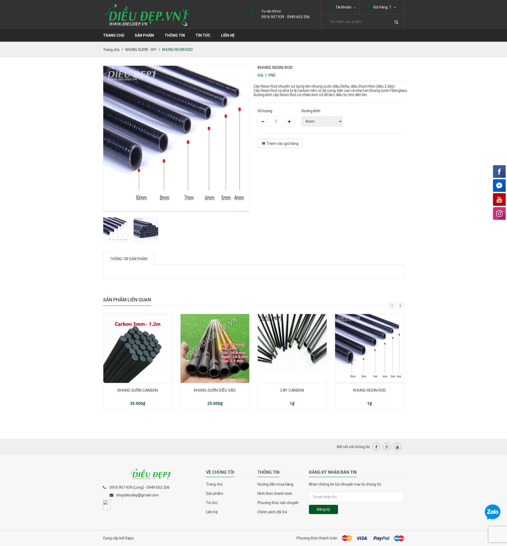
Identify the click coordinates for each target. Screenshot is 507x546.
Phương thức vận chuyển (278, 503)
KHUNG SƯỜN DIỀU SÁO (215, 390)
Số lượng (264, 111)
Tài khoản (343, 7)
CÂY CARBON (292, 390)
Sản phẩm (214, 493)
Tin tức (212, 503)
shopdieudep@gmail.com (137, 495)
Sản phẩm (144, 35)
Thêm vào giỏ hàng (282, 143)
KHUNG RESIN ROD (369, 390)
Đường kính (311, 111)
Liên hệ (227, 35)
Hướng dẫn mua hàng (275, 484)
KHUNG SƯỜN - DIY (140, 50)
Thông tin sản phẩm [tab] (128, 259)
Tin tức (202, 35)
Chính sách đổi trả (272, 512)
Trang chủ (214, 484)
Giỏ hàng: (381, 7)
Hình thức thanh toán (274, 493)
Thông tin (175, 35)
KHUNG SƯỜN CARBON (138, 390)
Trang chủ (113, 35)
